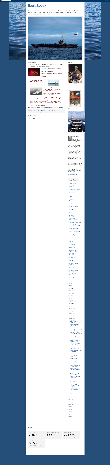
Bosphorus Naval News (73, 183)
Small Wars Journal (72, 250)
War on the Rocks (72, 277)
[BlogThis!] (50, 110)
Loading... (69, 87)
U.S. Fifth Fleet (71, 267)
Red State (70, 245)
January (71, 320)
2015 (70, 396)
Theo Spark (71, 260)
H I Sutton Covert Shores (73, 205)
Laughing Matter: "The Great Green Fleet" (75, 346)
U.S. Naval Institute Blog (73, 268)
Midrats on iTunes (47, 112)
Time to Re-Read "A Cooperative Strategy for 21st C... (76, 382)
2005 (70, 412)
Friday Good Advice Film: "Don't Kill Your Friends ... (76, 330)
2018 (70, 296)
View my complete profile (72, 174)
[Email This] (49, 110)
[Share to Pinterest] (54, 110)
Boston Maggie (72, 185)
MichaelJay (65, 451)
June (71, 311)
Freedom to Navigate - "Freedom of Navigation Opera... (75, 385)
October (72, 305)
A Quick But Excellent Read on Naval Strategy (75, 377)
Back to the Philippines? (74, 348)
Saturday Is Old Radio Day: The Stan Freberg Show (75, 338)
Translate (76, 180)
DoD (70, 197)
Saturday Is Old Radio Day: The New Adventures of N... (75, 325)
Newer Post (30, 144)
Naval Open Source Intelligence (74, 225)
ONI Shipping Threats (73, 235)
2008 (70, 407)
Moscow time (68, 432)
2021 (70, 291)
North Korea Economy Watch (74, 231)
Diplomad (70, 196)
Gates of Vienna (72, 202)
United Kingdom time (52, 432)
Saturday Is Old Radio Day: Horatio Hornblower (75, 366)
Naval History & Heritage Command (75, 222)
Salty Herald (71, 248)
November (72, 303)
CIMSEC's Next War (72, 190)
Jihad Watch (71, 210)
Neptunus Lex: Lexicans (73, 228)
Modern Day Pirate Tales (73, 219)
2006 (70, 411)
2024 (70, 286)
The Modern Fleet (53, 112)
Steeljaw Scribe (72, 254)
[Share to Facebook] (52, 110)
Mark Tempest (76, 136)
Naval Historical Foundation (74, 221)
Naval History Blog (72, 224)
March (71, 316)
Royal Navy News (72, 247)
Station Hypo (71, 253)
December (72, 301)
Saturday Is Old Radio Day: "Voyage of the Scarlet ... (75, 391)
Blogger (73, 451)
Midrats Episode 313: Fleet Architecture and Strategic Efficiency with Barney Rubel (52, 70)
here (48, 107)
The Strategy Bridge (72, 257)
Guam (31, 441)
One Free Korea (72, 234)
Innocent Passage (73, 358)
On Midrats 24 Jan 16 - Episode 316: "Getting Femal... (75, 341)
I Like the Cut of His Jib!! (73, 206)
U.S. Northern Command (73, 270)
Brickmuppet (71, 186)
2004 (70, 414)
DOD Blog (71, 199)
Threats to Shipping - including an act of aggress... (75, 336)
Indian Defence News (73, 207)
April (71, 315)
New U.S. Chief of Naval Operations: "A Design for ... (75, 374)
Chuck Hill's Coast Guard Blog (74, 189)
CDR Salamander (72, 187)
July (71, 310)
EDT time (32, 432)
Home (46, 144)
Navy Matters (71, 226)
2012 (70, 401)
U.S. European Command (73, 265)
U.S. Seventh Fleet (72, 273)
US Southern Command (73, 276)
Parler (70, 238)
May (71, 313)
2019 (70, 295)
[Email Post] (47, 110)
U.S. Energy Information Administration (73, 264)
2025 (70, 285)
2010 (70, 404)
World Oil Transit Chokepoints (74, 279)
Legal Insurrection (72, 213)
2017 (70, 298)
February (72, 318)
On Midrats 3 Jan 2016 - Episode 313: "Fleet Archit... (76, 389)
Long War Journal (72, 218)
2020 (70, 293)
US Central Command (73, 274)
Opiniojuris (71, 237)
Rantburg (70, 242)
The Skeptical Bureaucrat (73, 256)
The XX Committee (72, 259)
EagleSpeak (37, 5)
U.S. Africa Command (73, 261)
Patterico (70, 240)
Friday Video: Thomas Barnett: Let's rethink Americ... (75, 371)
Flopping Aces (71, 200)
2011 (70, 402)
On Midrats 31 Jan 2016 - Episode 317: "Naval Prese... (76, 322)
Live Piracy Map (72, 215)
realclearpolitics (72, 244)
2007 (70, 409)
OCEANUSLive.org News (73, 232)
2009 (70, 406)
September (72, 306)
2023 (70, 288)
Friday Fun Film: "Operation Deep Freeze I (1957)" (75, 344)
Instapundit (71, 209)
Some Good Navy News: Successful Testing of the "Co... (76, 333)
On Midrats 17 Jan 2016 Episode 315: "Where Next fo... (76, 354)
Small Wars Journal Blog (73, 251)
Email (69, 108)
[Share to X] (51, 110)
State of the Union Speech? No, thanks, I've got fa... (76, 363)
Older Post (62, 144)
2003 (70, 416)
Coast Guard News (72, 192)
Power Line (71, 241)
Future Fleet (33, 112)
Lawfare (70, 212)
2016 (70, 300)
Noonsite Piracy (72, 229)
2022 (70, 290)
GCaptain (70, 203)
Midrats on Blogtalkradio (39, 112)
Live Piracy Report (72, 216)
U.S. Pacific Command (73, 271)
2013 (70, 399)
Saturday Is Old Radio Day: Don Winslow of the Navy (76, 351)
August (71, 308)
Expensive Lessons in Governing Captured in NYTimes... (76, 328)
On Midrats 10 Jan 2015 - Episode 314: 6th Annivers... (75, 369)
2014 (70, 397)
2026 (70, 283)
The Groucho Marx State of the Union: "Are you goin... (75, 361)
